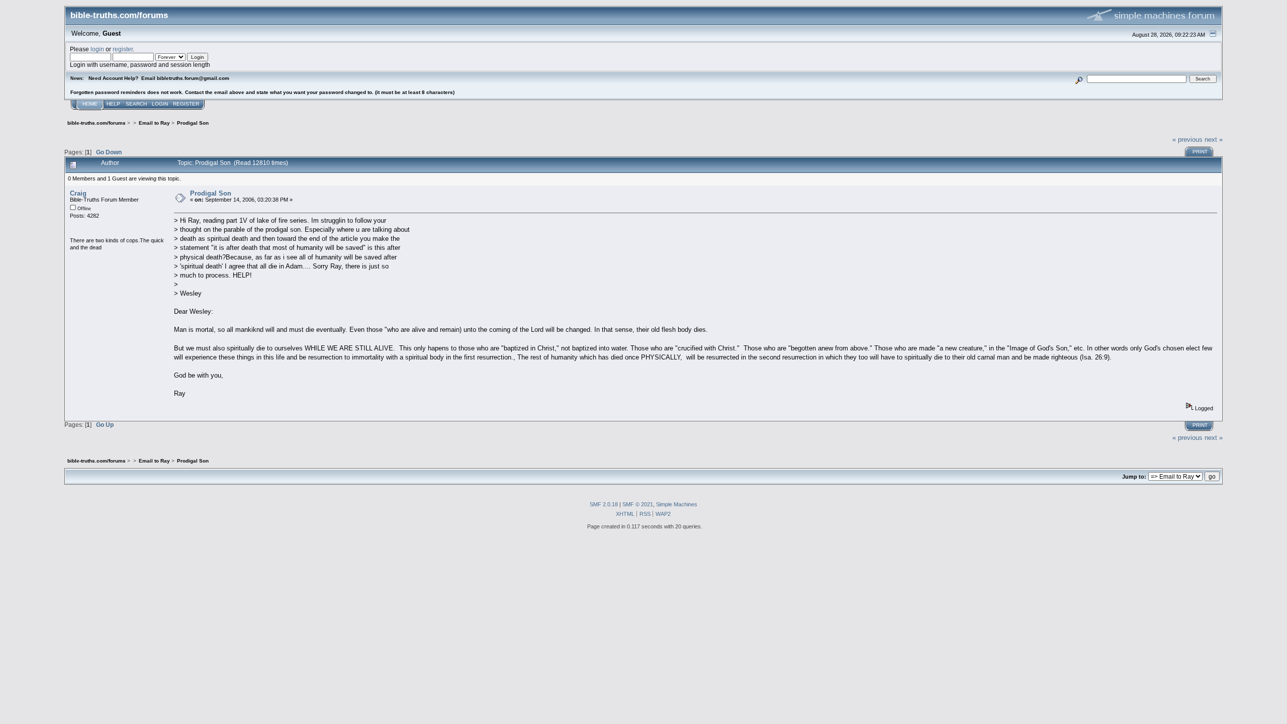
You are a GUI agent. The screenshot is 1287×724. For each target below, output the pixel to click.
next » (1214, 139)
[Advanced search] (1079, 78)
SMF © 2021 (637, 504)
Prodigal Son (210, 193)
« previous (1187, 139)
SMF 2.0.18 (604, 504)
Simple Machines (676, 504)
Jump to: (1134, 477)
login (97, 49)
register (123, 49)
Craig (78, 193)
